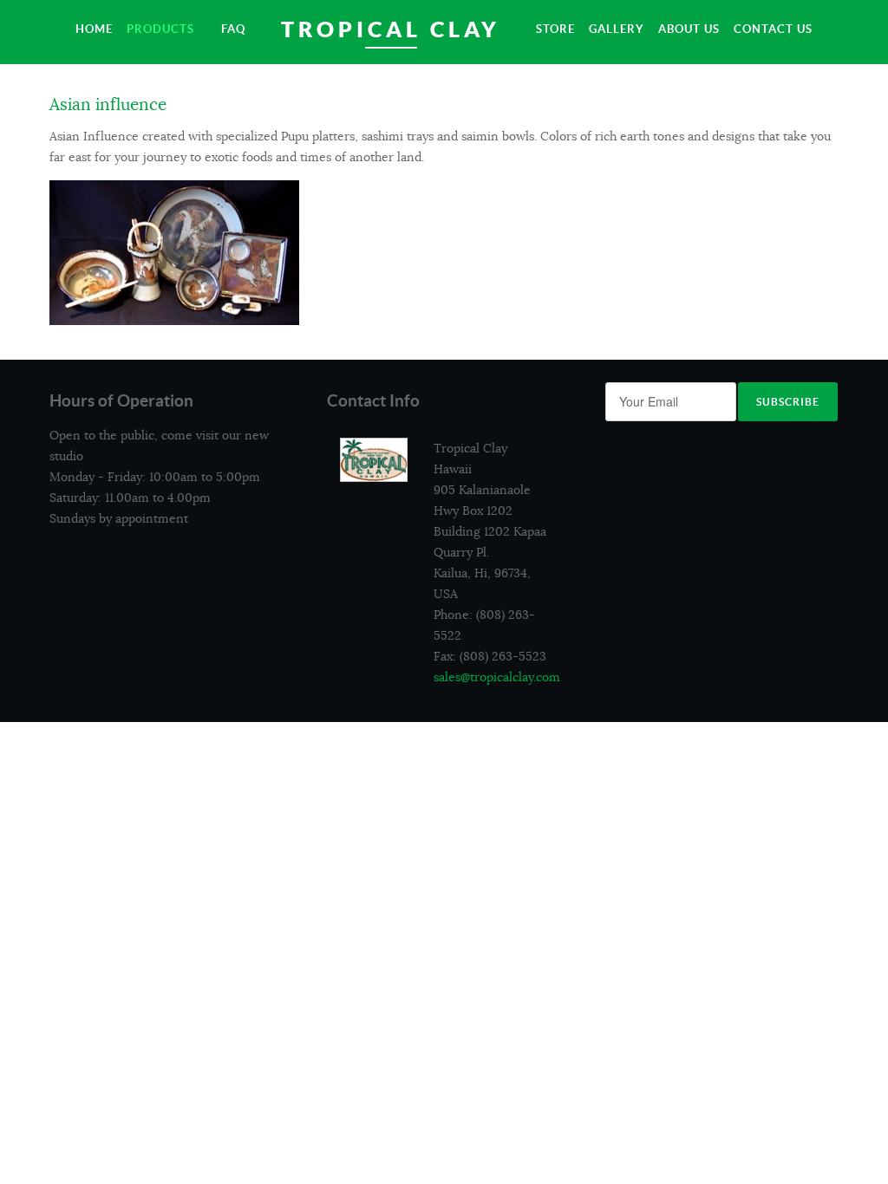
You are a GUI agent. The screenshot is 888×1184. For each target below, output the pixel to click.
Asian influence (107, 104)
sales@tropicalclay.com (497, 677)
